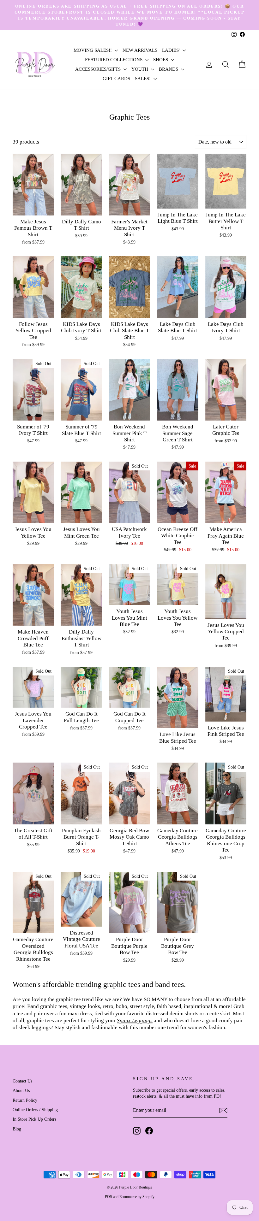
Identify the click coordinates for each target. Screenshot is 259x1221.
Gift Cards (116, 78)
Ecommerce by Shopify (136, 1196)
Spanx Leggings (135, 1020)
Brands (169, 69)
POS (108, 1196)
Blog (17, 1128)
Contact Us (22, 1080)
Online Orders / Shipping (35, 1109)
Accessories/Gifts (98, 69)
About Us (21, 1090)
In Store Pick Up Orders (34, 1119)
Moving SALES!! (93, 50)
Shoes (161, 59)
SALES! (143, 78)
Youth (140, 69)
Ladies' (171, 50)
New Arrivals (140, 50)
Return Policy (25, 1100)
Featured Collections (114, 59)
